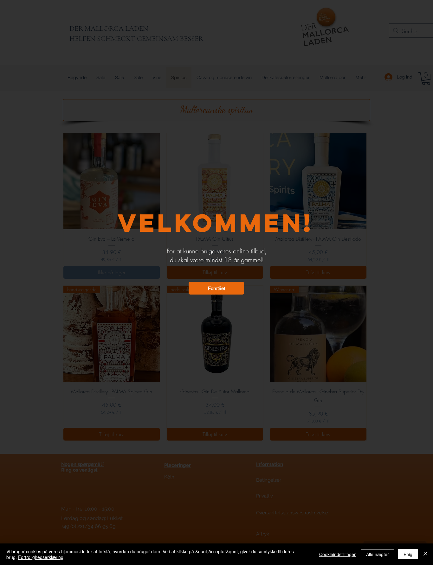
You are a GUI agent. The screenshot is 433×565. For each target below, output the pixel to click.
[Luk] (425, 554)
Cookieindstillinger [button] (337, 554)
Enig (408, 554)
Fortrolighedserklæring (40, 557)
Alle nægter (377, 554)
